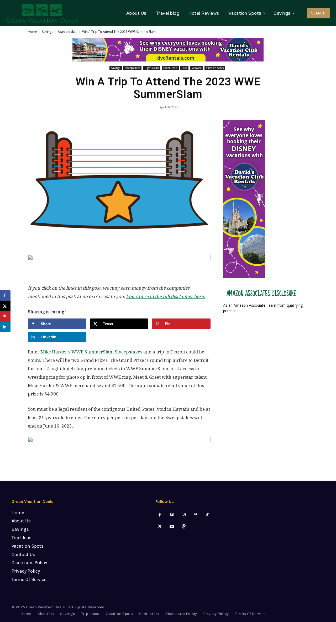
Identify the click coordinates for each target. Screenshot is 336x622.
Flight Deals (151, 68)
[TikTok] (207, 515)
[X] (160, 526)
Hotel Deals (170, 68)
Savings (47, 31)
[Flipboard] (171, 515)
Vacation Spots (215, 68)
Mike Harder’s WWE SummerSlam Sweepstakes (91, 351)
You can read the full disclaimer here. (165, 296)
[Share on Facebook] (5, 295)
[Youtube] (171, 526)
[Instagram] (183, 515)
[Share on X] (5, 306)
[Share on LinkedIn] (5, 327)
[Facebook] (160, 515)
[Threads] (183, 526)
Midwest (196, 68)
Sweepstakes (67, 31)
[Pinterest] (195, 515)
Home (32, 31)
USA (184, 68)
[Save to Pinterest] (5, 316)
